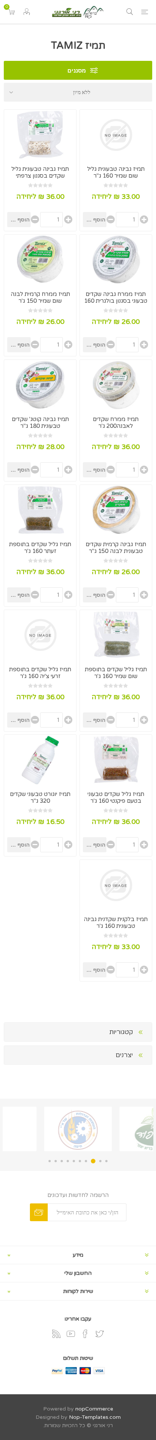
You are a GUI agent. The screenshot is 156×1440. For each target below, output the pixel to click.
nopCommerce (94, 1409)
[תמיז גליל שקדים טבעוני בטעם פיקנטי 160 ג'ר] (116, 760)
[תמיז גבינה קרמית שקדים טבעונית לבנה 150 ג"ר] (116, 510)
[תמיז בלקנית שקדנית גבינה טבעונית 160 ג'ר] (116, 885)
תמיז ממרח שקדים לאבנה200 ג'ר (116, 422)
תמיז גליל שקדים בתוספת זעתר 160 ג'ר (40, 547)
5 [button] (80, 1161)
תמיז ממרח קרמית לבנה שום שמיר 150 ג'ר (40, 297)
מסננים (76, 70)
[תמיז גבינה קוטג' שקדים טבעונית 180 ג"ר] (40, 385)
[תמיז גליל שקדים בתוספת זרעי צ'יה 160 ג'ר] (40, 635)
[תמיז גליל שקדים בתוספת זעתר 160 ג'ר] (40, 510)
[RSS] (56, 1334)
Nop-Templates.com (95, 1417)
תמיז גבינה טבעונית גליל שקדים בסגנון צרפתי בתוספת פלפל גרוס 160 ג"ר (40, 179)
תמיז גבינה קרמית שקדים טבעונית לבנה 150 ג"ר (116, 547)
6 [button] (74, 1161)
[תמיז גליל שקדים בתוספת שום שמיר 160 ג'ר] (116, 635)
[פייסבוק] (85, 1334)
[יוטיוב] (71, 1334)
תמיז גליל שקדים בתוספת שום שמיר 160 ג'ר (116, 673)
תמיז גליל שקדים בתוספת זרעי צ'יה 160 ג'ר (40, 673)
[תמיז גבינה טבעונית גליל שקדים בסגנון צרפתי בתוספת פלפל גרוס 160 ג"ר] (40, 135)
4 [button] (86, 1161)
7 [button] (68, 1161)
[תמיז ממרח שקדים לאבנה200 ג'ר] (116, 385)
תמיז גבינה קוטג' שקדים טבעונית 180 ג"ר (40, 422)
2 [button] (100, 1161)
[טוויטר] (100, 1334)
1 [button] (106, 1161)
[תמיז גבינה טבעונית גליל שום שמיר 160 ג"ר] (116, 135)
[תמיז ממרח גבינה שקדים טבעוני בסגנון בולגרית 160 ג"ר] (116, 260)
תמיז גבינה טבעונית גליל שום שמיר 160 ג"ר (116, 172)
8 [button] (62, 1161)
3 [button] (93, 1161)
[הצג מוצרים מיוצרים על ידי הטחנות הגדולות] (116, 1129)
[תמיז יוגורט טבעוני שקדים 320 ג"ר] (40, 760)
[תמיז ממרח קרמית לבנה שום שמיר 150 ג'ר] (40, 260)
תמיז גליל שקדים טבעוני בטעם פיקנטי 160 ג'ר (115, 797)
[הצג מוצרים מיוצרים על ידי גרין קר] (40, 1129)
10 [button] (49, 1161)
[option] (115, 1129)
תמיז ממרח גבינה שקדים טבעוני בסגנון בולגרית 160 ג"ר (115, 301)
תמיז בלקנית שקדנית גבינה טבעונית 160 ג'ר (116, 922)
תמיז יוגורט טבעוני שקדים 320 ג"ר (40, 797)
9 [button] (56, 1161)
